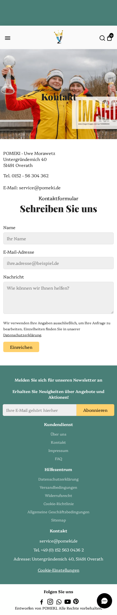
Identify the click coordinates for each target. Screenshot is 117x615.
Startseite (49, 89)
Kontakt (58, 442)
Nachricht (13, 277)
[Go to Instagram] (50, 602)
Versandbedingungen (58, 487)
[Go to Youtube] (67, 602)
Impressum (58, 450)
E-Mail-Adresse (18, 252)
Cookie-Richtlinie (59, 503)
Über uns (58, 433)
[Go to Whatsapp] (59, 602)
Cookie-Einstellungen (58, 570)
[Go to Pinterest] (76, 602)
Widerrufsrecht (58, 495)
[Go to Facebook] (42, 602)
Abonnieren (95, 410)
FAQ (58, 458)
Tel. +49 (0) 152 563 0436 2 (58, 550)
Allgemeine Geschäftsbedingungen (58, 511)
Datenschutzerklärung (22, 334)
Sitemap (58, 519)
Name (9, 227)
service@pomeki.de (58, 541)
